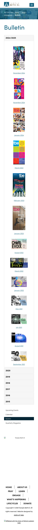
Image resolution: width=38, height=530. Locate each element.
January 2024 (19, 135)
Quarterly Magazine (13, 423)
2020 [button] (8, 370)
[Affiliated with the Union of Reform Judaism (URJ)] (19, 520)
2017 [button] (8, 389)
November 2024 (19, 102)
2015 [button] (8, 401)
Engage (16, 495)
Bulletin (8, 419)
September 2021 (19, 364)
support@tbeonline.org (21, 460)
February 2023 (19, 200)
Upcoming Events (12, 410)
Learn (22, 491)
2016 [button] (8, 395)
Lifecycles (12, 503)
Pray (10, 491)
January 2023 (19, 233)
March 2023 (19, 168)
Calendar (9, 414)
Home (17, 12)
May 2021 (19, 309)
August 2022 (19, 252)
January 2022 (19, 290)
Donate (27, 503)
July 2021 (19, 327)
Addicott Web (19, 515)
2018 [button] (8, 382)
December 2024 (19, 73)
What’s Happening (16, 499)
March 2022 (19, 271)
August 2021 (19, 346)
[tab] (19, 38)
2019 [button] (8, 376)
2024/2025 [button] (11, 37)
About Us (22, 487)
